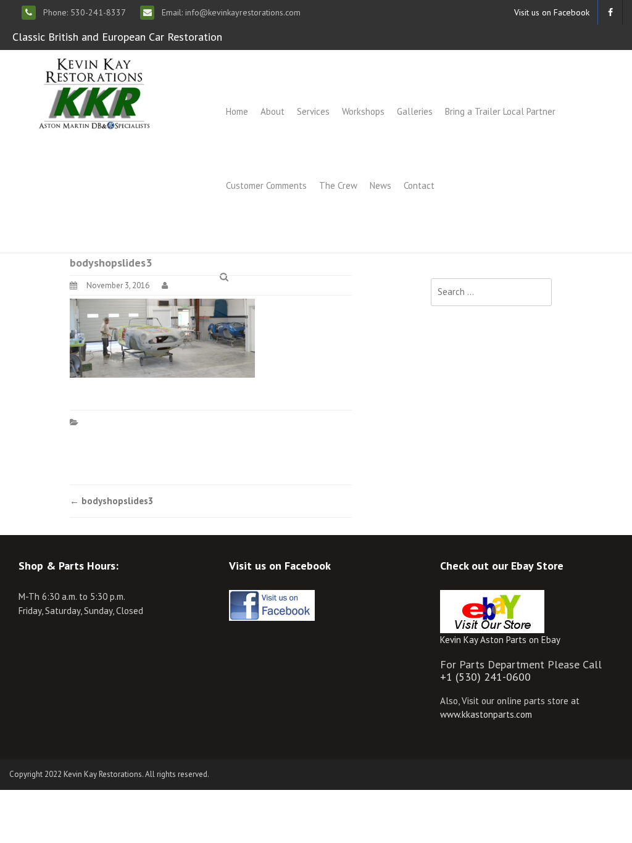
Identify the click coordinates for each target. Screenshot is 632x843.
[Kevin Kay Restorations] (94, 92)
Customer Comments (266, 185)
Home (237, 111)
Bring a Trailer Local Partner (500, 111)
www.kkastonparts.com (486, 714)
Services (313, 111)
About (272, 111)
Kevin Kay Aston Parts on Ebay (500, 640)
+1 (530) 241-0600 (485, 677)
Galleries (415, 111)
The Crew (338, 185)
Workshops (363, 111)
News (380, 185)
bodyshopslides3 (112, 501)
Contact (419, 185)
